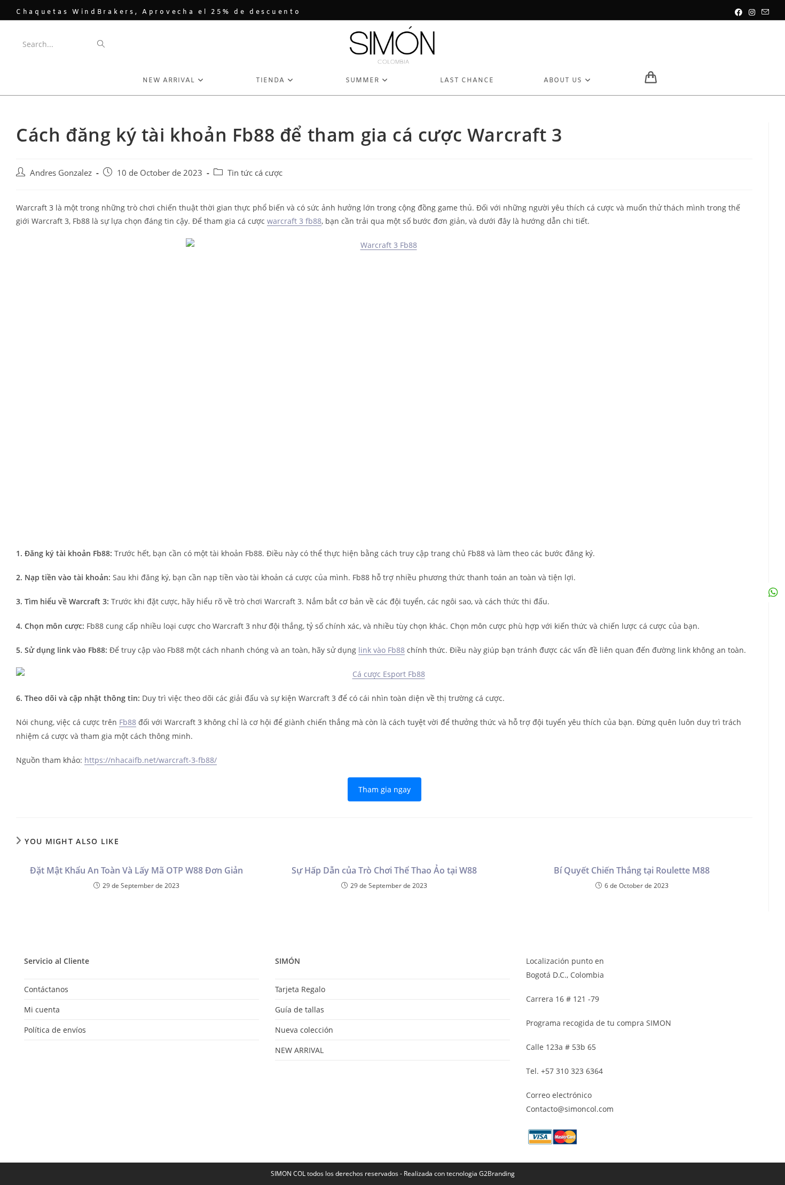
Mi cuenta (42, 1009)
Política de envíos (55, 1030)
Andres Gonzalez (61, 173)
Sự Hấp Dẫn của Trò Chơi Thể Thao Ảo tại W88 (384, 870)
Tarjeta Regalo (300, 989)
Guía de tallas (299, 1009)
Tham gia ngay (384, 789)
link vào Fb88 (381, 650)
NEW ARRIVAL (299, 1050)
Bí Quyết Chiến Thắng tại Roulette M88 (632, 870)
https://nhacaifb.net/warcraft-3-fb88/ (150, 760)
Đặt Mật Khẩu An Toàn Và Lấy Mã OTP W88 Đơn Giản (136, 870)
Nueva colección (304, 1030)
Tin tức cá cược (254, 173)
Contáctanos (46, 989)
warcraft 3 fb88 (294, 221)
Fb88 (127, 722)
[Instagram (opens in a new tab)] (751, 12)
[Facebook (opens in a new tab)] (738, 12)
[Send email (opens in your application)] (763, 12)
